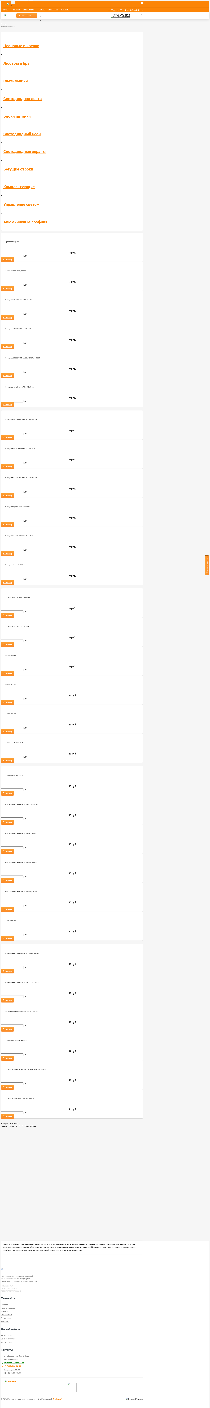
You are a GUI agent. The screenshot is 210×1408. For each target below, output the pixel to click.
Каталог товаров (24, 16)
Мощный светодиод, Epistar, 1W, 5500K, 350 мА (22, 953)
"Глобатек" (56, 1399)
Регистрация (6, 1335)
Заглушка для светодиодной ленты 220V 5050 (22, 1011)
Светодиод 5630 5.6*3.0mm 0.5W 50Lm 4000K (21, 420)
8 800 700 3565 (121, 14)
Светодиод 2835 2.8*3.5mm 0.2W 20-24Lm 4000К (22, 358)
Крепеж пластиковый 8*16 (14, 743)
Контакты (5, 1322)
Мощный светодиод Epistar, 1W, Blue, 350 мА (21, 892)
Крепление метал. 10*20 (13, 775)
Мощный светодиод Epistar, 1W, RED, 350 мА (21, 862)
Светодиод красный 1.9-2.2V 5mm (17, 507)
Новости (4, 1311)
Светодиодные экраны (24, 151)
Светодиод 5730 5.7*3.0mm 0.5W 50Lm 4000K (21, 478)
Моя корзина (6, 1342)
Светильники (15, 81)
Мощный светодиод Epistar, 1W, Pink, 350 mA (21, 833)
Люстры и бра (16, 63)
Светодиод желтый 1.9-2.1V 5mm (17, 627)
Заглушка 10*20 (10, 685)
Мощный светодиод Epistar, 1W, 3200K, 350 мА (22, 982)
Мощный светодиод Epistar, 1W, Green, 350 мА (21, 804)
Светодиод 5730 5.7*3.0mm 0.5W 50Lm (19, 536)
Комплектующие (19, 186)
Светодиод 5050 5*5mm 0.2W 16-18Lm (19, 300)
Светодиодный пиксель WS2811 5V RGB (19, 1098)
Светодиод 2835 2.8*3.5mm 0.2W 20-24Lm (20, 449)
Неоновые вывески (21, 46)
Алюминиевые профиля (25, 222)
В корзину (7, 259)
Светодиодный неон (22, 134)
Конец (34, 1126)
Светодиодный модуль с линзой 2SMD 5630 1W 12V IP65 (25, 1069)
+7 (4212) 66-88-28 (12, 1370)
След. (27, 1126)
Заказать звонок (207, 565)
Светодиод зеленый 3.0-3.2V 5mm (17, 597)
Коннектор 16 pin (11, 921)
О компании (6, 1318)
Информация (6, 1315)
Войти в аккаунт (7, 1339)
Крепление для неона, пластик (16, 271)
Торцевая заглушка (12, 242)
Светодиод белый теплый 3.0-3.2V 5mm (19, 387)
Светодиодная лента (22, 98)
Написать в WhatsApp (121, 17)
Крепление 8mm (11, 714)
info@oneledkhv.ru (136, 10)
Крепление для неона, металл (16, 1040)
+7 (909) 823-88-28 (117, 10)
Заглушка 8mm (10, 656)
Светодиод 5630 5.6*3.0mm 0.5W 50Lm (19, 329)
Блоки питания (17, 116)
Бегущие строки (18, 169)
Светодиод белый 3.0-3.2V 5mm (16, 565)
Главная (4, 1304)
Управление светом (21, 204)
